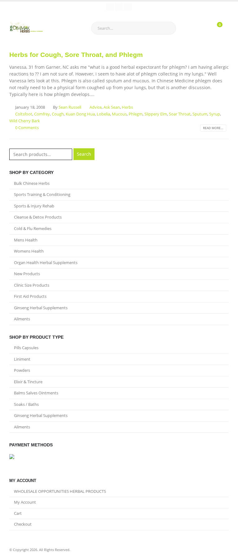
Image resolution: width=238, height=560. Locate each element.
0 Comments (27, 127)
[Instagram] (128, 7)
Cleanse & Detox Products (38, 217)
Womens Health (29, 251)
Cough (58, 114)
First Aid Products (30, 296)
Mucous (119, 114)
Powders (22, 370)
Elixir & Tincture (28, 381)
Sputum (199, 114)
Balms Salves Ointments (36, 393)
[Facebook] (110, 7)
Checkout (23, 524)
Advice (96, 107)
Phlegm (136, 114)
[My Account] (185, 28)
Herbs (127, 107)
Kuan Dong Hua (80, 114)
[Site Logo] (26, 28)
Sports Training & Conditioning (42, 194)
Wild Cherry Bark (24, 121)
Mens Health (25, 240)
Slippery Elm (155, 114)
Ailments (22, 319)
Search (84, 154)
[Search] (166, 28)
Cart (18, 513)
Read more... (213, 128)
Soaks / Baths (26, 404)
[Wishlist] (199, 28)
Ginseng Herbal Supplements (41, 307)
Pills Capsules (26, 347)
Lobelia (103, 114)
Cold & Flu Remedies (32, 228)
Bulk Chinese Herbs (32, 183)
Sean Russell (70, 107)
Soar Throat (180, 114)
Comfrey (42, 114)
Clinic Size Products (31, 285)
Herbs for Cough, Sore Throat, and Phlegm (76, 54)
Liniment (22, 359)
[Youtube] (119, 7)
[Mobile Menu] (65, 28)
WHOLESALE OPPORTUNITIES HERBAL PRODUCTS (60, 491)
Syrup (214, 114)
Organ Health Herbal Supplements (45, 262)
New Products (27, 273)
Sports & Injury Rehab (34, 206)
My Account (25, 502)
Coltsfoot (23, 114)
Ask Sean (112, 107)
